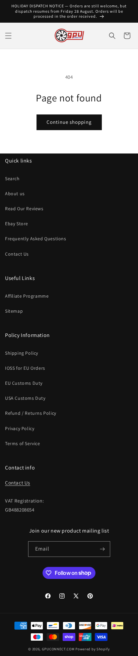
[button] (8, 35)
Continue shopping (69, 122)
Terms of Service (22, 443)
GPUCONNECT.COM (58, 649)
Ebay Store (16, 224)
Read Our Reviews (24, 209)
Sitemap (14, 311)
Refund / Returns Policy (30, 413)
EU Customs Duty (24, 383)
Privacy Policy (19, 428)
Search (12, 179)
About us (15, 194)
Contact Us (17, 254)
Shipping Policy (21, 353)
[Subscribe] (102, 549)
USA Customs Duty (25, 398)
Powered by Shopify (92, 649)
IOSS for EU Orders (25, 368)
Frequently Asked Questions (35, 239)
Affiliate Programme (27, 296)
